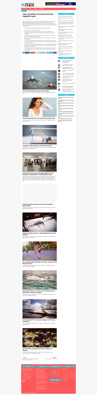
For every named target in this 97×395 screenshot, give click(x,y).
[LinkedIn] (24, 380)
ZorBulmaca (45, 381)
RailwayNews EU (42, 389)
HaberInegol (38, 377)
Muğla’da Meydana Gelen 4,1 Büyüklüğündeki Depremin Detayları (39, 233)
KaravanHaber (42, 373)
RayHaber (67, 94)
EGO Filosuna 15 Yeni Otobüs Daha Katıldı (65, 111)
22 (65, 376)
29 (65, 378)
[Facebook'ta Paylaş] (24, 53)
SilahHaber (43, 375)
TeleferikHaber (44, 368)
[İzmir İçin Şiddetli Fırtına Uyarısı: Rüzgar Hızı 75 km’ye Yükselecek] (39, 309)
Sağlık (32, 19)
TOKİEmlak (41, 383)
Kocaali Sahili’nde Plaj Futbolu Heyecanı (65, 118)
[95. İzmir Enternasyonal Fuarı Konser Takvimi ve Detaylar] (39, 337)
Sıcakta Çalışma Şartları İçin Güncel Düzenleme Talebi (38, 118)
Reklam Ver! (42, 8)
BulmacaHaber (44, 378)
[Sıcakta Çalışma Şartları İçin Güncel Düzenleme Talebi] (39, 107)
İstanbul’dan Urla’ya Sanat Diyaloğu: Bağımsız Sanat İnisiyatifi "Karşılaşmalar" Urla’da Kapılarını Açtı (68, 90)
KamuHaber (42, 374)
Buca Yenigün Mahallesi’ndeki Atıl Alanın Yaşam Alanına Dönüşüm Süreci (39, 262)
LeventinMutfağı (42, 382)
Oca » (65, 379)
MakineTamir (38, 375)
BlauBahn (45, 385)
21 (63, 376)
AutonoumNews (41, 385)
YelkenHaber (38, 374)
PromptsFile (37, 389)
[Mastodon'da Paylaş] (45, 53)
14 (63, 375)
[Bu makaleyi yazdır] (39, 53)
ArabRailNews (42, 386)
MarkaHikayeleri (39, 378)
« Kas (63, 379)
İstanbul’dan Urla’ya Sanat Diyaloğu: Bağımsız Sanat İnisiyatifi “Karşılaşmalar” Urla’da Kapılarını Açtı (38, 173)
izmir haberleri (56, 382)
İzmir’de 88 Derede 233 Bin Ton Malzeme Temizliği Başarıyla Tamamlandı (67, 80)
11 (70, 373)
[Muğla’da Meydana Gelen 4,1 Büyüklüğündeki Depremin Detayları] (39, 222)
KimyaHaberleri (42, 369)
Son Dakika (35, 19)
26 (72, 376)
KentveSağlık (38, 382)
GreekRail (44, 387)
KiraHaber (45, 377)
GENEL (30, 19)
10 (68, 373)
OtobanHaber (42, 377)
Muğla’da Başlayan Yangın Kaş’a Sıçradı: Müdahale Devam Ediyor (37, 205)
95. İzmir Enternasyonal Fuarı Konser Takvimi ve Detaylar (37, 349)
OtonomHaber (38, 369)
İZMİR (30, 8)
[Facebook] (23, 380)
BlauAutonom (40, 387)
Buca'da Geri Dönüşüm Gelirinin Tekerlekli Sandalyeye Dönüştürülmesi (67, 61)
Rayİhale (46, 382)
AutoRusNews (45, 388)
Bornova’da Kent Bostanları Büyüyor (68, 83)
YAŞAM (35, 8)
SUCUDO (37, 368)
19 (72, 375)
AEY (36, 378)
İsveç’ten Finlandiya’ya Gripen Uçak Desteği (35, 91)
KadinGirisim (42, 370)
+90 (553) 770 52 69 (26, 375)
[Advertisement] (39, 62)
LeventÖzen (38, 370)
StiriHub (40, 388)
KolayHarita (37, 381)
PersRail (37, 387)
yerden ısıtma (51, 382)
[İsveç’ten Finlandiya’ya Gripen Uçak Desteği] (39, 80)
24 (68, 376)
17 (68, 375)
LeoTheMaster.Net (38, 376)
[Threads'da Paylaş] (55, 53)
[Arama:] (69, 10)
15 (65, 375)
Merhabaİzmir (38, 373)
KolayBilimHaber (44, 376)
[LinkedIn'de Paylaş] (30, 53)
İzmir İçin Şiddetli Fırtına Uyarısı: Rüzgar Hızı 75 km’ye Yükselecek (38, 320)
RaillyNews (37, 385)
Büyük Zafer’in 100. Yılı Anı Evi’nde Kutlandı (65, 46)
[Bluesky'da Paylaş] (51, 53)
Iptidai (41, 375)
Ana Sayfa (24, 8)
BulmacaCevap (38, 380)
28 (63, 378)
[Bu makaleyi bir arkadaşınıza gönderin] (36, 53)
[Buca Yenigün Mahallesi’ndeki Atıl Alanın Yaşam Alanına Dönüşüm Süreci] (39, 251)
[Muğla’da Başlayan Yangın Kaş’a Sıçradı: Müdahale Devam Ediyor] (39, 193)
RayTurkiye (41, 381)
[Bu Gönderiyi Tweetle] (27, 53)
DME (42, 388)
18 (70, 375)
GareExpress (38, 386)
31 (68, 378)
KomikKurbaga (43, 380)
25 (70, 376)
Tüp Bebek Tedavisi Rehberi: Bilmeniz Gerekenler (37, 145)
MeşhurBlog (37, 383)
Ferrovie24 (37, 388)
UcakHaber (45, 374)
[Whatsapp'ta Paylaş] (42, 53)
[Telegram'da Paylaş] (48, 53)
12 (72, 373)
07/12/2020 (25, 19)
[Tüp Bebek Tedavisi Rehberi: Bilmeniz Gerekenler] (39, 134)
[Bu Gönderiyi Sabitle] (33, 53)
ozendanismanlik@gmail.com (28, 376)
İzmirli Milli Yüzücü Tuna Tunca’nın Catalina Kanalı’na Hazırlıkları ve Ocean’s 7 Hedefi (38, 291)
